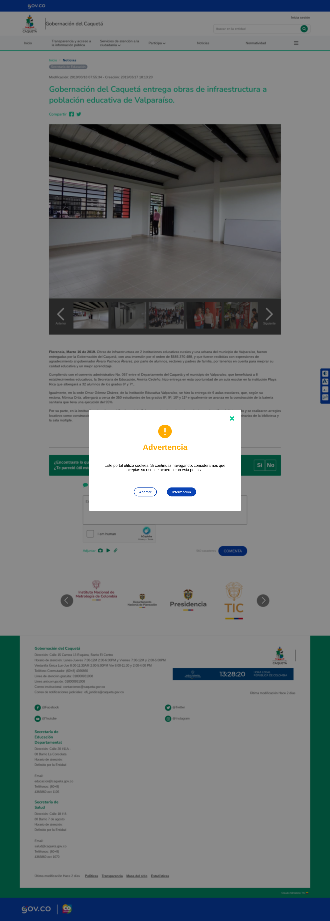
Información (181, 492)
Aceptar (145, 492)
